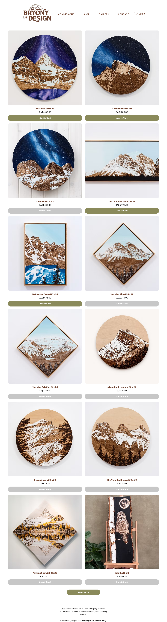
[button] (138, 13)
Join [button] (63, 608)
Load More (83, 592)
